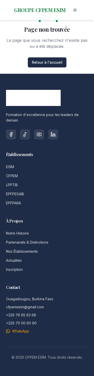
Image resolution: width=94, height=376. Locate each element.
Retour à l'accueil (47, 62)
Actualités (14, 260)
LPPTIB (12, 185)
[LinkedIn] (53, 134)
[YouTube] (39, 134)
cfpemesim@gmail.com (25, 307)
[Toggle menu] (75, 10)
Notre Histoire (17, 233)
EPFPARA (13, 203)
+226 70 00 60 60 (21, 323)
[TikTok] (25, 134)
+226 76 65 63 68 (21, 315)
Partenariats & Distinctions (27, 242)
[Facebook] (11, 134)
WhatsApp (20, 331)
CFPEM (12, 176)
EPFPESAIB (15, 194)
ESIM (10, 167)
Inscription (14, 269)
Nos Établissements (22, 251)
